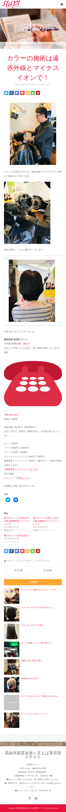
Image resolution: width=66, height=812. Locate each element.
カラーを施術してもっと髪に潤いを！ (36, 643)
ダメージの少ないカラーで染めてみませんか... (40, 696)
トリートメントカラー (28, 84)
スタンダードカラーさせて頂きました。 (37, 607)
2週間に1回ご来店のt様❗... (32, 661)
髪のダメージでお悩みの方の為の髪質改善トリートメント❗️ (17, 521)
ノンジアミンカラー (44, 84)
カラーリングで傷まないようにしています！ (39, 590)
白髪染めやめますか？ (30, 678)
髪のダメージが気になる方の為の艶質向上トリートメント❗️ (46, 521)
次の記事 (47, 570)
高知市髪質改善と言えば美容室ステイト (33, 755)
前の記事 (18, 570)
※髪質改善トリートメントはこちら (21, 469)
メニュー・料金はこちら (18, 478)
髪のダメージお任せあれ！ (17, 535)
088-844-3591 (11, 415)
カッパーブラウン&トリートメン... (35, 714)
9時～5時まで (24, 343)
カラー (17, 84)
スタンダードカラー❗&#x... (33, 625)
